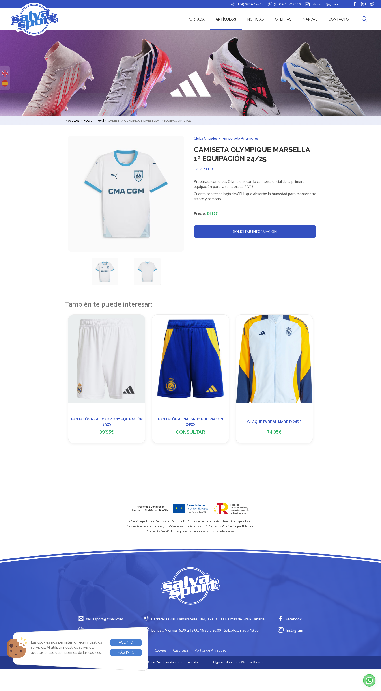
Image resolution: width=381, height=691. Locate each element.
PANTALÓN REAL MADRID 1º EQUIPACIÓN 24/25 (107, 421)
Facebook (294, 619)
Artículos (226, 19)
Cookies (161, 650)
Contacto (339, 19)
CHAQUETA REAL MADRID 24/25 (274, 422)
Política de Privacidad (210, 650)
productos (72, 120)
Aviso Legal (181, 650)
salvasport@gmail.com (327, 4)
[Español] (5, 83)
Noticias (255, 19)
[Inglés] (5, 73)
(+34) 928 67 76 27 (250, 4)
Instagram (294, 630)
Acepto (126, 642)
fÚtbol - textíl (94, 120)
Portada (196, 19)
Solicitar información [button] (255, 231)
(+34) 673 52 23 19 (287, 4)
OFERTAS (283, 19)
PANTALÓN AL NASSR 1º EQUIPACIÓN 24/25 (190, 421)
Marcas (310, 19)
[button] (364, 19)
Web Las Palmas (252, 662)
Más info (125, 652)
